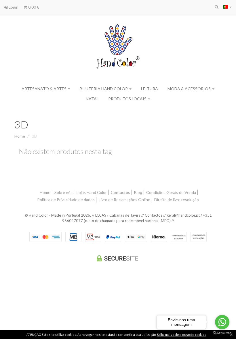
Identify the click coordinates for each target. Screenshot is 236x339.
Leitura (149, 88)
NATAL (92, 98)
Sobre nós (63, 192)
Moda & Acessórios (190, 88)
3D (21, 124)
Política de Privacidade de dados (66, 199)
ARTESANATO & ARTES (44, 88)
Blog (138, 192)
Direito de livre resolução (176, 199)
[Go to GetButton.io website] (222, 333)
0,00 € (33, 7)
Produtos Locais (127, 98)
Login (13, 7)
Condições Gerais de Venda (171, 192)
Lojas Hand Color (92, 192)
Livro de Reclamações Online (124, 199)
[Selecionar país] (227, 6)
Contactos (120, 192)
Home (19, 136)
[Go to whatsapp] (222, 322)
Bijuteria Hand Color (104, 88)
